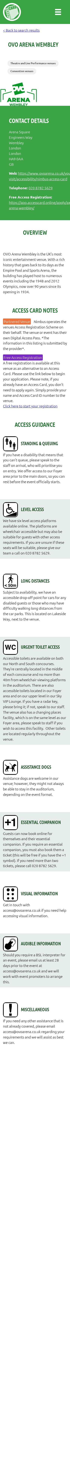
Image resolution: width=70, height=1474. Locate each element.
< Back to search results (21, 30)
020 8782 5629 (41, 188)
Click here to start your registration (30, 406)
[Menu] (58, 11)
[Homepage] (12, 12)
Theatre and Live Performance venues (33, 63)
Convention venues (21, 71)
